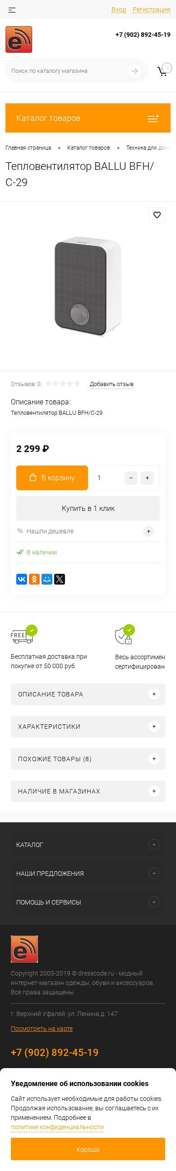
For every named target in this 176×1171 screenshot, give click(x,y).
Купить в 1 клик (88, 508)
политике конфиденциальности (57, 1127)
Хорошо (88, 1149)
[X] (59, 579)
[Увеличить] (88, 287)
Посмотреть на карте (42, 1028)
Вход (118, 9)
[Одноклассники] (34, 579)
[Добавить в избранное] (157, 215)
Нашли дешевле (50, 531)
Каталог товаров (48, 118)
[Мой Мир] (47, 579)
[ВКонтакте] (21, 579)
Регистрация (152, 9)
